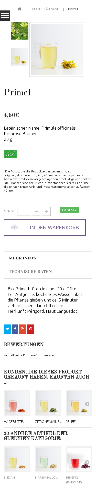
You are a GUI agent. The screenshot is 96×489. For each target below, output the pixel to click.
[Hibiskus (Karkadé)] (79, 459)
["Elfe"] (79, 403)
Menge (9, 211)
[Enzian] (17, 459)
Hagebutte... (14, 422)
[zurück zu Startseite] (20, 8)
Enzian (9, 477)
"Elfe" (71, 422)
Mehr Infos (22, 258)
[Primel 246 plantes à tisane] (57, 49)
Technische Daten (30, 271)
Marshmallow (46, 477)
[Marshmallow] (48, 459)
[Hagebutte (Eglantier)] (17, 403)
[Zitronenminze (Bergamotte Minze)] (48, 403)
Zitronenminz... (48, 422)
